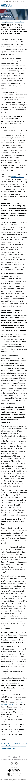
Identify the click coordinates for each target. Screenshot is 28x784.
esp (15, 1)
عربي (13, 1)
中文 (10, 1)
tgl (23, 1)
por (18, 1)
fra (21, 1)
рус (4, 1)
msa (26, 1)
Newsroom (9, 22)
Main (3, 22)
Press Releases (19, 22)
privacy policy (16, 780)
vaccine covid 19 (17, 177)
